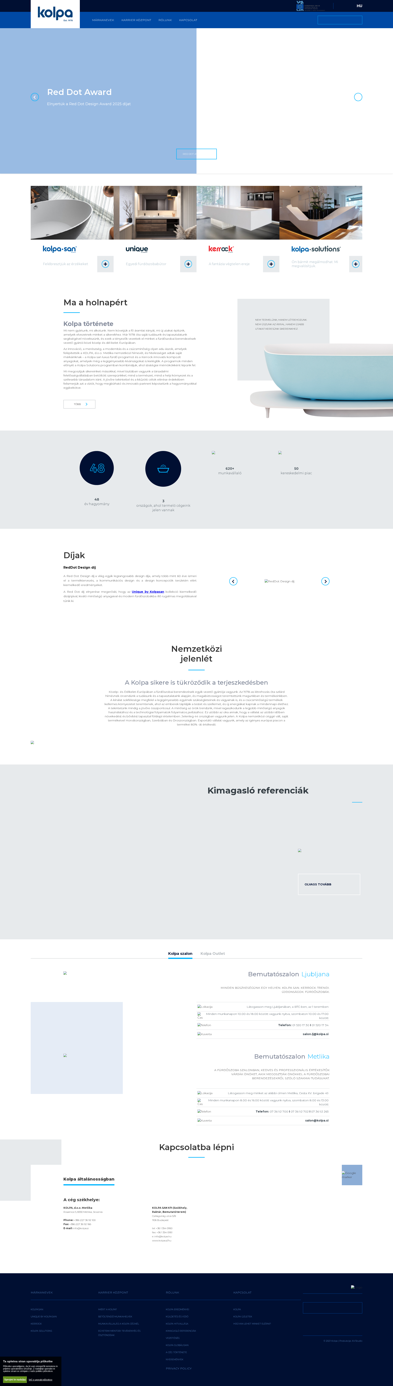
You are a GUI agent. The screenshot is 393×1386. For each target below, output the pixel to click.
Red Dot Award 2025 (196, 153)
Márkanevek (103, 20)
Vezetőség (173, 1338)
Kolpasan (37, 1309)
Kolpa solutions (41, 1330)
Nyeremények (174, 1359)
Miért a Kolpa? (107, 1309)
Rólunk (165, 20)
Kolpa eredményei (177, 1309)
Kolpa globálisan (177, 1345)
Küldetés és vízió (177, 1316)
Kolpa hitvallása (177, 1323)
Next (358, 97)
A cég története (176, 1352)
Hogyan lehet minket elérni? (252, 1323)
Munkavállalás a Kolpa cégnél (118, 1323)
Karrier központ (136, 20)
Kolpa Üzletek (242, 1316)
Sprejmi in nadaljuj (15, 1379)
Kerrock (36, 1323)
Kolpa (237, 1309)
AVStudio (357, 1340)
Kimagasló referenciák (181, 1330)
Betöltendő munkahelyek (115, 1316)
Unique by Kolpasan (44, 1316)
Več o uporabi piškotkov (40, 1379)
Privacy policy (179, 1368)
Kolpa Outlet (213, 954)
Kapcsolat (188, 20)
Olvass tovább (318, 884)
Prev (35, 97)
